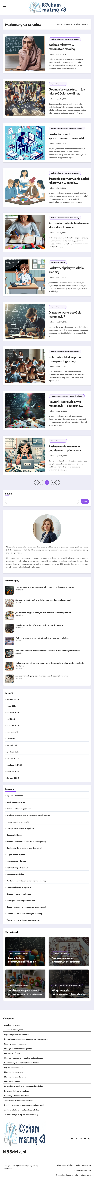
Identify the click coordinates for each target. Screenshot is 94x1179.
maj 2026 (11, 719)
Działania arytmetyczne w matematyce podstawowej (28, 815)
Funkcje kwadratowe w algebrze (20, 828)
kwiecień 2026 (13, 725)
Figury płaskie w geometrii (18, 822)
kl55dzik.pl (14, 1151)
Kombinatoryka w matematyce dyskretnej (24, 848)
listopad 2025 (13, 758)
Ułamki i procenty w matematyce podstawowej (26, 907)
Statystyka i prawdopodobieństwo (21, 900)
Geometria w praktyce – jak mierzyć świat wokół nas (67, 91)
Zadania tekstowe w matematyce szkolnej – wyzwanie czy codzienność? (67, 49)
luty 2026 (11, 739)
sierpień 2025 (13, 778)
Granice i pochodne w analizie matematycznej (26, 841)
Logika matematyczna (16, 854)
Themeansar (7, 1168)
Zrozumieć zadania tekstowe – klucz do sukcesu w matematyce (69, 227)
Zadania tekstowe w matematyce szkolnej (65, 39)
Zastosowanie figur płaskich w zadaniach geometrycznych (41, 675)
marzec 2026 (12, 732)
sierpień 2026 (13, 699)
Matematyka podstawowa (17, 868)
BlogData (32, 1165)
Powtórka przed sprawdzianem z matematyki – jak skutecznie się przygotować (69, 138)
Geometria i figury (14, 835)
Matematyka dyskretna (16, 861)
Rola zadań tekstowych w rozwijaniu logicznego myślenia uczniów (65, 361)
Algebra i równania (15, 795)
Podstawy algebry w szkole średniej (66, 270)
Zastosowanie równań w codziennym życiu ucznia (65, 448)
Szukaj (8, 493)
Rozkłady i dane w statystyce (19, 894)
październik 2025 (14, 765)
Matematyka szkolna (58, 84)
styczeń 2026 (12, 745)
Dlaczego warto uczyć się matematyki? (65, 314)
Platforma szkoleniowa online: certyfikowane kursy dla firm (42, 637)
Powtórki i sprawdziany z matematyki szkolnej (66, 128)
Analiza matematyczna (16, 802)
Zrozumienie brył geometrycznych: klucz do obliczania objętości (44, 587)
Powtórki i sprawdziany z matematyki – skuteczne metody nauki (65, 405)
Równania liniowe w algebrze (19, 887)
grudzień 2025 (13, 752)
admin (52, 54)
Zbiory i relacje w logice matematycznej (23, 920)
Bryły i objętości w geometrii (19, 809)
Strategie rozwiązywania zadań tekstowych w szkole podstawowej (69, 182)
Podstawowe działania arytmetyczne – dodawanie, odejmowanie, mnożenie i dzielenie (50, 664)
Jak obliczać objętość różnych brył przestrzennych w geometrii (43, 612)
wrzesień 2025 (13, 771)
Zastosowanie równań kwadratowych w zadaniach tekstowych (43, 600)
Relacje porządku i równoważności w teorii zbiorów (39, 625)
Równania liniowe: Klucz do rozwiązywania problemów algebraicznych (47, 650)
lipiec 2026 (11, 706)
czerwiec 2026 (13, 712)
